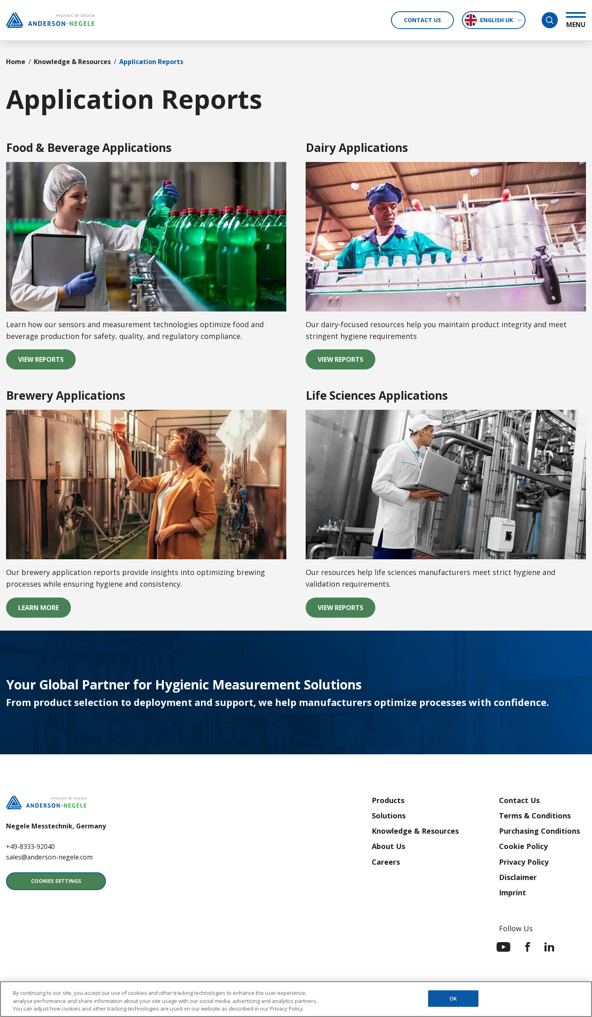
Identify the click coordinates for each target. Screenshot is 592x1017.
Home (15, 61)
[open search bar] (550, 20)
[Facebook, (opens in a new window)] (527, 947)
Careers (386, 862)
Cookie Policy (523, 846)
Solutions (389, 815)
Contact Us (422, 20)
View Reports (47, 362)
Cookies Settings (56, 880)
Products (388, 800)
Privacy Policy (524, 862)
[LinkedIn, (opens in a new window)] (549, 947)
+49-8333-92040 (30, 846)
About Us (388, 846)
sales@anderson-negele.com (49, 857)
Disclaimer (518, 877)
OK (453, 998)
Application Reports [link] (151, 61)
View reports (346, 362)
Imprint (512, 892)
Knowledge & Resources (72, 61)
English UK (496, 20)
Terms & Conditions (535, 815)
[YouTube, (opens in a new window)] (504, 947)
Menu (576, 24)
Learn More (44, 610)
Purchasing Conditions (539, 831)
